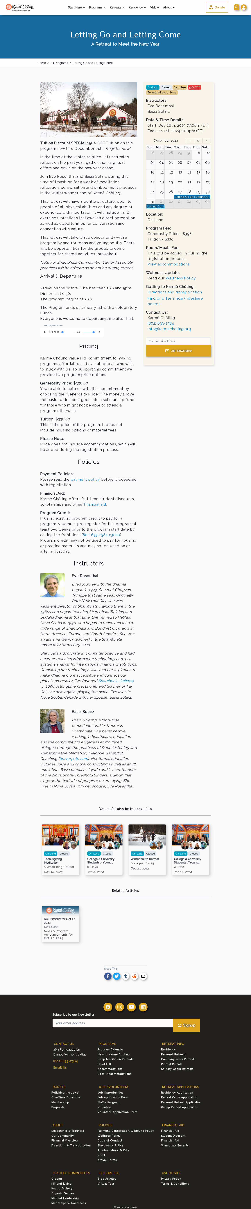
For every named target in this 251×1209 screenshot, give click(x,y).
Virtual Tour (106, 1183)
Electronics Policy (111, 1145)
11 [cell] (162, 172)
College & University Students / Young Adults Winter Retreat (101, 860)
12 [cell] (171, 172)
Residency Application (177, 1092)
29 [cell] (180, 153)
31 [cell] (153, 201)
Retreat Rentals (172, 1064)
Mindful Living (61, 1183)
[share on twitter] (116, 976)
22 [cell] (198, 182)
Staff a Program (109, 1102)
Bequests (57, 1107)
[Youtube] (131, 1007)
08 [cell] (198, 162)
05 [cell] (171, 162)
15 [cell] (198, 172)
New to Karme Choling (114, 1054)
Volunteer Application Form (117, 1112)
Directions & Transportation (71, 1145)
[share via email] (143, 976)
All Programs (59, 63)
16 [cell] (208, 172)
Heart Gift (104, 1064)
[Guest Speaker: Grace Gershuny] (116, 845)
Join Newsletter (181, 351)
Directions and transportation (175, 292)
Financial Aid (170, 1130)
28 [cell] (171, 153)
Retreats (115, 7)
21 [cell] (189, 182)
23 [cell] (208, 182)
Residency (136, 7)
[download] (99, 332)
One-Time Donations (66, 1097)
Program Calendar (110, 1049)
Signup (189, 1025)
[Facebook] (107, 1007)
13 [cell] (180, 172)
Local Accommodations (115, 1073)
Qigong (56, 1178)
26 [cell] (152, 153)
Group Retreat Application (179, 1107)
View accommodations (169, 264)
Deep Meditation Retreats (116, 1059)
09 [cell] (207, 162)
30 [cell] (189, 153)
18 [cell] (162, 182)
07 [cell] (189, 162)
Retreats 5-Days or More (162, 92)
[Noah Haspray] (153, 845)
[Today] (198, 140)
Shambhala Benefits (175, 1145)
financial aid (95, 504)
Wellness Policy (181, 278)
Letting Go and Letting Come (93, 63)
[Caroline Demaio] (72, 845)
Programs (95, 7)
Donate (220, 7)
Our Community (62, 1135)
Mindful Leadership (65, 1198)
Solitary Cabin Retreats (177, 1068)
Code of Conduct (110, 1140)
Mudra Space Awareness (68, 1203)
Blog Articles (107, 1178)
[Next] (206, 140)
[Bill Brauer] (66, 845)
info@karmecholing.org (169, 329)
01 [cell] (198, 153)
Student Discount (173, 1135)
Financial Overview (64, 1140)
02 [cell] (208, 153)
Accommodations (110, 1068)
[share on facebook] (108, 976)
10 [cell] (153, 172)
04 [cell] (161, 162)
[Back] (190, 140)
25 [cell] (162, 192)
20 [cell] (180, 182)
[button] (244, 7)
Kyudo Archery (62, 1188)
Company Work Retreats (178, 1059)
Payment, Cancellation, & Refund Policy (126, 1130)
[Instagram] (119, 1007)
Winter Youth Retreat (145, 859)
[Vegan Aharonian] (104, 845)
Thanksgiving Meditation (53, 860)
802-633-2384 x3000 (101, 535)
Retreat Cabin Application (179, 1097)
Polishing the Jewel (65, 1092)
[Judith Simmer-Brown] (110, 845)
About (167, 7)
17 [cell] (153, 182)
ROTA (102, 1155)
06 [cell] (180, 162)
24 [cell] (152, 192)
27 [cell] (162, 153)
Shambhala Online (114, 681)
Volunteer (105, 1107)
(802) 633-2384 (161, 323)
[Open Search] (236, 7)
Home (41, 63)
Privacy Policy (171, 1178)
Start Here (75, 7)
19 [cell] (171, 182)
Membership (60, 1102)
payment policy (85, 479)
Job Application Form (113, 1097)
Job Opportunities (111, 1092)
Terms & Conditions (175, 1183)
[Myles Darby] (159, 845)
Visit (153, 7)
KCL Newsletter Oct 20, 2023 (60, 920)
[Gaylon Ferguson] (98, 845)
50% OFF (194, 87)
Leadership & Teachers (67, 1130)
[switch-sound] (78, 332)
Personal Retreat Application (181, 1102)
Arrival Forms (107, 1160)
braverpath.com (73, 758)
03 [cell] (152, 162)
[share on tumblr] (125, 976)
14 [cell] (189, 172)
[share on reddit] (134, 976)
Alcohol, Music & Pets (113, 1150)
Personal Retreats (173, 1054)
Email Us (60, 1067)
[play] (44, 332)
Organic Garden (62, 1193)
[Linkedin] (143, 1007)
